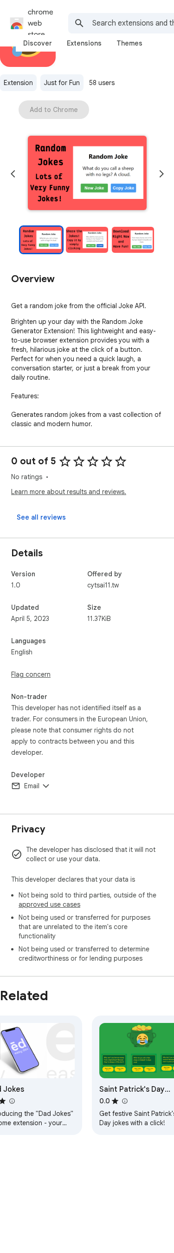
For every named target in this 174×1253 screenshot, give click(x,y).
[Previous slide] (13, 174)
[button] (87, 174)
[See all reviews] (41, 517)
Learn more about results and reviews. (68, 492)
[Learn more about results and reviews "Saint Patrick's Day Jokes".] (124, 1101)
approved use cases (49, 904)
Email (31, 786)
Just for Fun (62, 83)
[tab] (37, 43)
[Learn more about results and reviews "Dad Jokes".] (11, 1101)
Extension (18, 83)
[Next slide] (161, 174)
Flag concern (31, 674)
